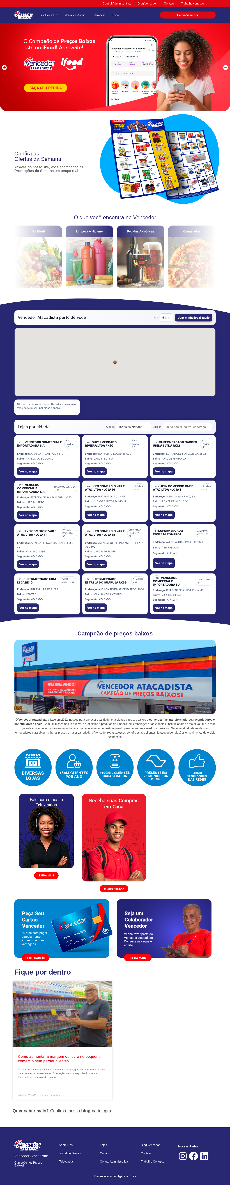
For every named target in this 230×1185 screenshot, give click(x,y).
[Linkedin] (204, 1156)
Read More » (25, 1086)
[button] (4, 67)
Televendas (98, 14)
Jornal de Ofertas (75, 14)
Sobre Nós (66, 1145)
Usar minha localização (194, 317)
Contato (146, 1153)
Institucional (47, 14)
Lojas (115, 14)
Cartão (104, 1153)
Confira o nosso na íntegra (62, 1110)
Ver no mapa (28, 471)
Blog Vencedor (150, 1145)
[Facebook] (193, 1156)
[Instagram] (182, 1156)
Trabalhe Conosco (152, 1161)
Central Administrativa (114, 1161)
